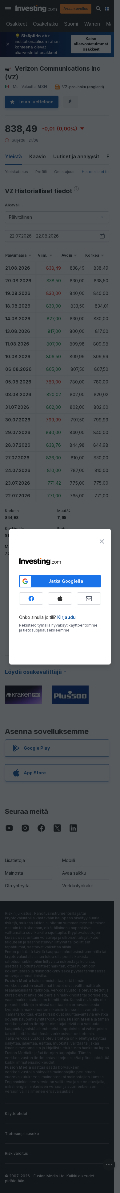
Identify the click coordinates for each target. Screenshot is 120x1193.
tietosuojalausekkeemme (46, 630)
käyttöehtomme (83, 625)
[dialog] (60, 597)
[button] (73, 8)
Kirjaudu (66, 617)
